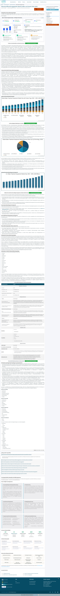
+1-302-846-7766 (47, 584)
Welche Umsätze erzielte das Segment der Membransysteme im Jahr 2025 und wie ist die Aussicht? (16, 463)
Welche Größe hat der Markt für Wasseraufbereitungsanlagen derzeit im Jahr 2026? (14, 473)
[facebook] (55, 592)
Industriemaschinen (6, 4)
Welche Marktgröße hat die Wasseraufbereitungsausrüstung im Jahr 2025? (13, 469)
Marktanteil (48, 17)
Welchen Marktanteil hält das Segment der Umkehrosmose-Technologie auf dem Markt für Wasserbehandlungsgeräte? (19, 471)
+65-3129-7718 (47, 585)
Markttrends (48, 15)
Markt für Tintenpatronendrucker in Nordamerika (31, 573)
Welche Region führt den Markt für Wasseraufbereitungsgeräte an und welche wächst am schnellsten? (17, 459)
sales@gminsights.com (48, 586)
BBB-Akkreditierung (14, 533)
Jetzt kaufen (53, 9)
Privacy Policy (35, 594)
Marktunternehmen (49, 18)
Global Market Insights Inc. (5, 592)
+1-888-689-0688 (48, 583)
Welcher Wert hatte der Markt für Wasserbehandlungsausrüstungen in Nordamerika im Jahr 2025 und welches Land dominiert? (21, 465)
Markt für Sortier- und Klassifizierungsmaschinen (10, 574)
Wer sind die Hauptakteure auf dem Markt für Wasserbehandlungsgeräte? (13, 461)
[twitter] (52, 592)
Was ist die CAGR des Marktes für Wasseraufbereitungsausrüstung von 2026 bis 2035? (14, 467)
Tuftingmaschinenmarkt (6, 573)
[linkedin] (50, 592)
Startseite (2, 4)
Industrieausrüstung (12, 4)
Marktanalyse (48, 16)
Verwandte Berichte (49, 23)
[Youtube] (58, 592)
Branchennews (48, 19)
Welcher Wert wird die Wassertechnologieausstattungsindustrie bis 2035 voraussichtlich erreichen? (17, 454)
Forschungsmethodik (49, 22)
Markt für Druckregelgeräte (28, 574)
